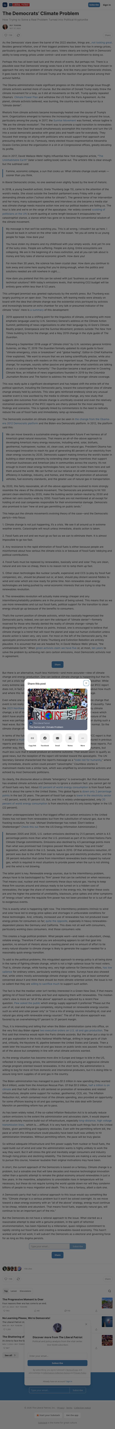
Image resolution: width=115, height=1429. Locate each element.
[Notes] (70, 738)
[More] (82, 738)
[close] (86, 683)
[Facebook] (45, 738)
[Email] (57, 738)
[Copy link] (32, 738)
